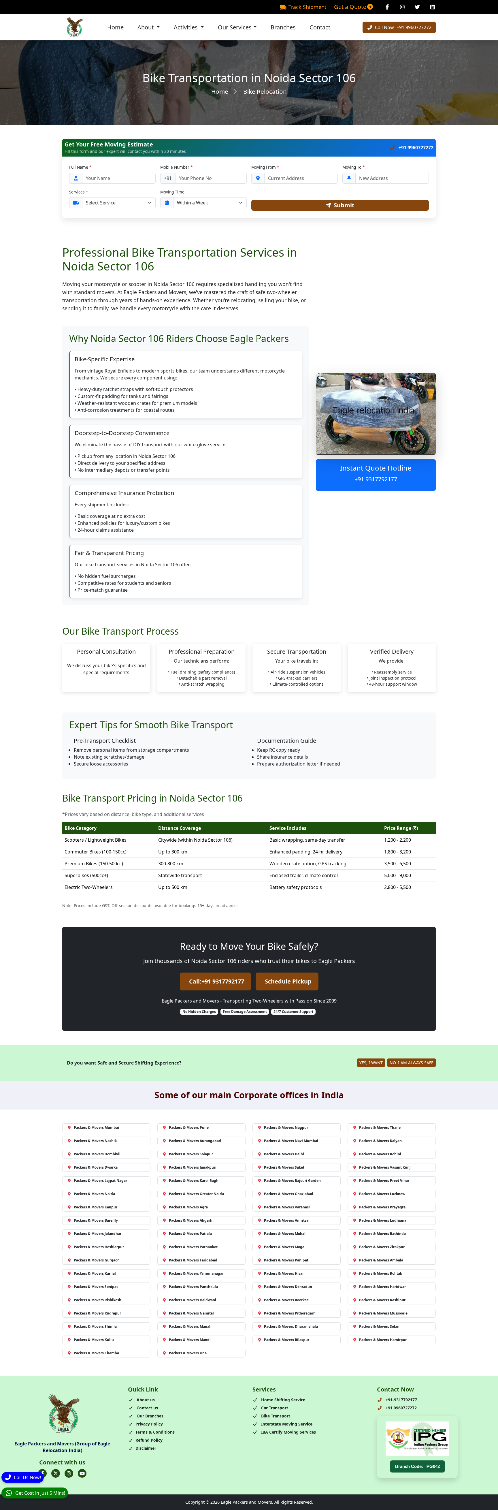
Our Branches (149, 1416)
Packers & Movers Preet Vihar (384, 1180)
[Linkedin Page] (432, 7)
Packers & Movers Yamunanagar (196, 1273)
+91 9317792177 (375, 479)
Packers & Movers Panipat (286, 1260)
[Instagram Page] (402, 7)
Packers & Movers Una (188, 1353)
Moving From (265, 167)
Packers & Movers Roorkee (286, 1299)
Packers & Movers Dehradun (288, 1286)
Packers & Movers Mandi (190, 1339)
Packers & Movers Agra (188, 1207)
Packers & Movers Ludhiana (382, 1220)
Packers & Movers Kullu (94, 1339)
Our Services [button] (235, 27)
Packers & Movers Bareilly (96, 1220)
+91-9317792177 (400, 1399)
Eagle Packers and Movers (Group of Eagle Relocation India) (62, 1447)
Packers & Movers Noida (94, 1193)
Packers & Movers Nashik (95, 1140)
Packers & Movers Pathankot (193, 1246)
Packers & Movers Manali (190, 1326)
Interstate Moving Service (286, 1424)
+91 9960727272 (415, 147)
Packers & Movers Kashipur (382, 1299)
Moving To (353, 167)
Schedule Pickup (288, 981)
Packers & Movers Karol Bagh (193, 1180)
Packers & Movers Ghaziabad (288, 1193)
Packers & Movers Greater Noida (196, 1193)
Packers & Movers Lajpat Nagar (100, 1180)
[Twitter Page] (417, 7)
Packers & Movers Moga (284, 1246)
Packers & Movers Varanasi (287, 1207)
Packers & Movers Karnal (95, 1273)
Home (115, 27)
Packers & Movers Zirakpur (382, 1246)
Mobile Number (176, 167)
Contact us (146, 1408)
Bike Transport (275, 1416)
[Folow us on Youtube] (82, 1473)
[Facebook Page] (387, 7)
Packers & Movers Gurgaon (97, 1260)
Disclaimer (145, 1448)
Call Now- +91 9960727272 (402, 27)
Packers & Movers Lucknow (382, 1193)
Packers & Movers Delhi (284, 1154)
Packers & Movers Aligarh (190, 1220)
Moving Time (172, 192)
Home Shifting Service (282, 1399)
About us (145, 1399)
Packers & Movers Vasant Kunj (385, 1167)
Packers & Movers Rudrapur (97, 1313)
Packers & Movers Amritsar (287, 1220)
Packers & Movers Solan (379, 1326)
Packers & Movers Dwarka (96, 1167)
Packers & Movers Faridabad (193, 1260)
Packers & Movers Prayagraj (383, 1207)
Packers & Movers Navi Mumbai (291, 1140)
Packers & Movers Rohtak (380, 1273)
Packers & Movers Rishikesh (97, 1299)
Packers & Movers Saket (284, 1167)
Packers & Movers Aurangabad (195, 1140)
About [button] (146, 27)
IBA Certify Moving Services (288, 1432)
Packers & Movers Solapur (191, 1154)
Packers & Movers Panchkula (193, 1286)
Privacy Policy (149, 1424)
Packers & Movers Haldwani (192, 1299)
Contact (320, 27)
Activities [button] (186, 27)
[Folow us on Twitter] (55, 1473)
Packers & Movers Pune (189, 1127)
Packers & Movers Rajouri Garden (292, 1180)
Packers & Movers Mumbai (96, 1127)
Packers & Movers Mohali (285, 1233)
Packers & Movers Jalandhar (97, 1233)
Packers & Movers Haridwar (382, 1286)
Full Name (80, 167)
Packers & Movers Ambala (381, 1260)
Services (78, 192)
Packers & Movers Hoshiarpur (99, 1246)
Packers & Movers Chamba (96, 1353)
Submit (344, 205)
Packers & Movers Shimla (95, 1326)
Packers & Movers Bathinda (382, 1233)
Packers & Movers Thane (380, 1127)
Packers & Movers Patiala (190, 1233)
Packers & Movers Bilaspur (286, 1339)
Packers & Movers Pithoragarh (290, 1313)
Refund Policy (149, 1440)
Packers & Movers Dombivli (97, 1154)
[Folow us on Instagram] (69, 1473)
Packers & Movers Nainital (191, 1313)
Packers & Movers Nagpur (286, 1127)
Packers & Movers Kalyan (380, 1140)
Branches (283, 27)
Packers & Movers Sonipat (96, 1286)
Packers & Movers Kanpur (95, 1207)
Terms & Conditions (155, 1432)
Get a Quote (350, 7)
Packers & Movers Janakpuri (192, 1167)
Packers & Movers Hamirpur (383, 1339)
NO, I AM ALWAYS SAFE (411, 1062)
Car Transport (274, 1408)
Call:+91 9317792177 (216, 981)
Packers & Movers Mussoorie (383, 1313)
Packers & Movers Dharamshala (291, 1326)
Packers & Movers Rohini (380, 1154)
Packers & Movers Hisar (284, 1273)
